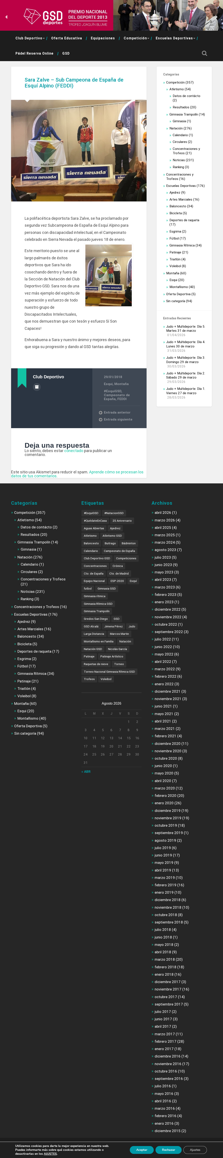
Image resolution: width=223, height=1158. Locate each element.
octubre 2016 (166, 1071)
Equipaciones (103, 38)
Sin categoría (175, 301)
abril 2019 (163, 870)
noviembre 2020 (168, 751)
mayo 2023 (164, 572)
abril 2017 (163, 1026)
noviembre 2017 (168, 989)
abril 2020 (163, 781)
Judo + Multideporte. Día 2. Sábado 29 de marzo (185, 375)
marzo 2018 (165, 959)
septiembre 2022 (169, 632)
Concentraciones (95, 566)
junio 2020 (163, 766)
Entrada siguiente (118, 419)
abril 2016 (163, 1101)
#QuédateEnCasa (95, 520)
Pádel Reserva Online (34, 53)
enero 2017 (164, 1049)
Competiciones (126, 558)
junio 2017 (163, 1019)
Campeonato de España (119, 551)
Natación (176, 128)
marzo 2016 (165, 1108)
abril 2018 (163, 952)
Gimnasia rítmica (94, 596)
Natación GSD (93, 649)
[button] (6, 16)
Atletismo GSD (112, 535)
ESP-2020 (117, 581)
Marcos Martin (119, 633)
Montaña (121, 384)
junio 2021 (163, 706)
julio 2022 (163, 639)
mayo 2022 (164, 654)
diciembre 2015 (168, 1131)
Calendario (180, 135)
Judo (131, 626)
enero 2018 (164, 974)
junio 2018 (163, 937)
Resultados (181, 107)
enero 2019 (164, 892)
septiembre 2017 (169, 1004)
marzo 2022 (165, 669)
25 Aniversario (122, 520)
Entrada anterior (117, 412)
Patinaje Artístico (111, 656)
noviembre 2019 (168, 818)
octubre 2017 (166, 997)
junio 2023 (163, 565)
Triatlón (175, 259)
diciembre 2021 (168, 691)
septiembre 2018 (169, 922)
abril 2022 (163, 661)
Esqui (108, 384)
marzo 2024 (165, 542)
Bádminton (129, 543)
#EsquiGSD (112, 391)
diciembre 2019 (168, 810)
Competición (135, 38)
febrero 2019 (165, 885)
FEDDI (122, 399)
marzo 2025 (165, 535)
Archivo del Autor (37, 387)
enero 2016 (164, 1123)
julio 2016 (163, 1086)
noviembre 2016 (168, 1064)
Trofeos (89, 679)
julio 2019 (163, 848)
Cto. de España (93, 573)
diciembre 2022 (168, 609)
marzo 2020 (165, 788)
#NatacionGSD (114, 513)
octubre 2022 (166, 624)
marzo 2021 (165, 728)
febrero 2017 (165, 1041)
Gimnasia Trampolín (183, 114)
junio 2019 (163, 855)
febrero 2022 (165, 676)
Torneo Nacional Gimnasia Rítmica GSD (109, 671)
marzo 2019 (165, 877)
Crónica (118, 566)
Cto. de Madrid (119, 573)
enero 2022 (164, 684)
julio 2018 (163, 929)
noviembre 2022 (168, 617)
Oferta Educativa (66, 38)
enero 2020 (164, 803)
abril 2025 (163, 527)
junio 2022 (163, 647)
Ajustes (195, 1150)
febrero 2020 (165, 795)
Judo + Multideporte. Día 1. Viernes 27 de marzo (185, 391)
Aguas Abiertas (94, 528)
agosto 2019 (165, 840)
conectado (73, 450)
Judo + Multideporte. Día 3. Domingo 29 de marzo (185, 360)
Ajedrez (174, 192)
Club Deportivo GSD (97, 558)
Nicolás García (117, 649)
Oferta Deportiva (178, 294)
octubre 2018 (166, 915)
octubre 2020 (166, 758)
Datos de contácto (186, 96)
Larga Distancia (94, 633)
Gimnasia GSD (107, 588)
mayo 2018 (164, 944)
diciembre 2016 (168, 1056)
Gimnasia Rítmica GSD (98, 603)
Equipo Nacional (94, 581)
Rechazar (168, 1150)
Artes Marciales (180, 199)
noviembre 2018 (168, 907)
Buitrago (110, 543)
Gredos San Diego (96, 618)
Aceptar (141, 1150)
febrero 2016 (165, 1116)
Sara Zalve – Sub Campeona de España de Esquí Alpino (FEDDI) (74, 83)
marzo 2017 (165, 1034)
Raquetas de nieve (96, 664)
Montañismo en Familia (98, 641)
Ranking (178, 167)
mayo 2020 (164, 773)
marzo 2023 (165, 587)
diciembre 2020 (168, 743)
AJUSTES (50, 1154)
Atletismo (176, 89)
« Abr (86, 772)
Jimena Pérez (113, 626)
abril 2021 (163, 721)
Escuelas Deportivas (174, 38)
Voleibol (175, 266)
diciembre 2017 (168, 982)
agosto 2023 (165, 550)
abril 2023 (163, 579)
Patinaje (175, 252)
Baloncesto (177, 206)
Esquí (133, 581)
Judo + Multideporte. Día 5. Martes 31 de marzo (185, 329)
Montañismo (178, 287)
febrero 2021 (165, 736)
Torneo (119, 664)
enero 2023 (164, 602)
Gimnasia (179, 121)
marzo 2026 (165, 520)
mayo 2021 (164, 714)
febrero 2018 (165, 967)
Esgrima (175, 231)
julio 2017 (163, 1011)
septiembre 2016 (169, 1078)
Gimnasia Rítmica (182, 245)
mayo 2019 (164, 862)
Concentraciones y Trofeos (43, 579)
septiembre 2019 (169, 833)
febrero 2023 (165, 594)
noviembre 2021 (168, 699)
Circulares (180, 142)
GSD (66, 53)
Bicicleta (175, 213)
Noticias (179, 160)
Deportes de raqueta (184, 220)
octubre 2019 (166, 825)
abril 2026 (163, 512)
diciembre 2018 (168, 900)
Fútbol (174, 238)
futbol (88, 588)
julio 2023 (163, 557)
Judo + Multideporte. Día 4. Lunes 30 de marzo (185, 344)
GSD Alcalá (91, 626)
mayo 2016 (164, 1093)
